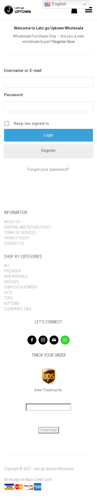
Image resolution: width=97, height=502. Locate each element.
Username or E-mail (22, 70)
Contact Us (14, 243)
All (7, 265)
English (58, 4)
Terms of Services (20, 232)
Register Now (63, 41)
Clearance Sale (18, 309)
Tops (8, 298)
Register (48, 150)
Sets (8, 292)
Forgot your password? (48, 169)
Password (13, 94)
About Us (12, 222)
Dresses (11, 282)
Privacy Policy (16, 238)
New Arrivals (15, 276)
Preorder (12, 271)
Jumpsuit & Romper (20, 287)
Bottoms (12, 303)
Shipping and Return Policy (27, 227)
